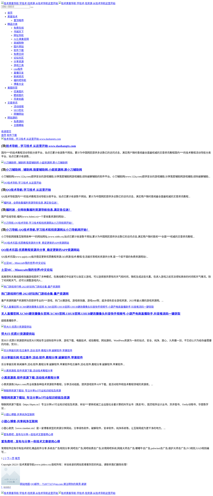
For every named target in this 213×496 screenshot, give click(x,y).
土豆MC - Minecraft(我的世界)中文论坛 (27, 269)
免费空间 (19, 54)
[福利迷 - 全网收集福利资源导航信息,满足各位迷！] (30, 202)
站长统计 (7, 487)
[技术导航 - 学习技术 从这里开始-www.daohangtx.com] (31, 139)
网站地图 (25, 484)
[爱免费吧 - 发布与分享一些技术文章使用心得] (27, 434)
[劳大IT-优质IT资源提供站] (16, 326)
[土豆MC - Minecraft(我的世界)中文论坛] (23, 263)
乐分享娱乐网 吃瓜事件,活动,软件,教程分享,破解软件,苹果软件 (42, 357)
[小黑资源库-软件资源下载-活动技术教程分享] (27, 370)
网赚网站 (19, 114)
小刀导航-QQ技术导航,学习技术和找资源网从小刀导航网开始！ (48, 229)
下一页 (10, 458)
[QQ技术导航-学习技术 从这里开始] (21, 182)
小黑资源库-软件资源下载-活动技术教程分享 (30, 377)
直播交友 (19, 72)
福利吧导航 (20, 80)
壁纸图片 (19, 95)
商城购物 (19, 43)
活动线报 (19, 106)
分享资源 (19, 61)
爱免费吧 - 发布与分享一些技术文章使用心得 (30, 441)
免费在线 (19, 28)
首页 (9, 13)
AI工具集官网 (21, 39)
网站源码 (12, 117)
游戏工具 (19, 65)
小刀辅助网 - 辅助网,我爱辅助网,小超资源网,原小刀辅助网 (44, 169)
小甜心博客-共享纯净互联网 (19, 421)
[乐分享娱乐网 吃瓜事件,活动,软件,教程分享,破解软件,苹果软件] (36, 350)
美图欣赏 (12, 87)
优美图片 (19, 91)
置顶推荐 (19, 20)
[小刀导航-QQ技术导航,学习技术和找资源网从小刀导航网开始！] (37, 223)
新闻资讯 (19, 76)
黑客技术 (12, 16)
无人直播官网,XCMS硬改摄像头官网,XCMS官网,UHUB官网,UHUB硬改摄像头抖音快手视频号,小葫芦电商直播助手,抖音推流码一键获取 (90, 313)
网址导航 (19, 35)
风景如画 (19, 99)
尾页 (17, 458)
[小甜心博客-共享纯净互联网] (17, 414)
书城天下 (19, 31)
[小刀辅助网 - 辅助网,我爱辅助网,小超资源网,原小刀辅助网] (34, 162)
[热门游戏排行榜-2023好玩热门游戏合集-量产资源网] (30, 286)
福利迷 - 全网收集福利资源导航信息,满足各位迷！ (39, 209)
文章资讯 (12, 102)
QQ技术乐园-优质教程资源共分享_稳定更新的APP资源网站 (40, 250)
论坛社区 (19, 57)
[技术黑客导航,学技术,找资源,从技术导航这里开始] (58, 3)
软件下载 (19, 50)
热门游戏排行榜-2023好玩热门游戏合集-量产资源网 (35, 293)
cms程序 (18, 69)
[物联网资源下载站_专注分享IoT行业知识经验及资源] (31, 390)
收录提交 (6, 131)
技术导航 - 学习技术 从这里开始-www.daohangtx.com (41, 146)
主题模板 (19, 125)
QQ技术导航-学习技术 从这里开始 (28, 189)
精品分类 (12, 24)
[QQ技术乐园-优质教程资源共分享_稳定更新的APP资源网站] (35, 243)
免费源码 (19, 121)
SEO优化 (19, 110)
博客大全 (19, 84)
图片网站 (19, 46)
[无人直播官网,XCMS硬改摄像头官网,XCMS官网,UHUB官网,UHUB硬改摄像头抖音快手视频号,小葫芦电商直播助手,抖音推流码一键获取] (77, 306)
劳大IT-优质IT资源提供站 (18, 333)
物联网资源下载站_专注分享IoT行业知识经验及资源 (35, 397)
